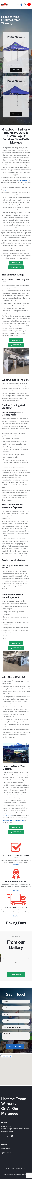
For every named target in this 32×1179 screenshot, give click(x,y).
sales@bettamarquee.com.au (13, 820)
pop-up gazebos (24, 180)
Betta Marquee (7, 1174)
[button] (3, 958)
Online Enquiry (6, 1149)
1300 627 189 (7, 815)
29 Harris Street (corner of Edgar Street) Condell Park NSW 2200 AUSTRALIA (15, 1128)
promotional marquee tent (14, 190)
